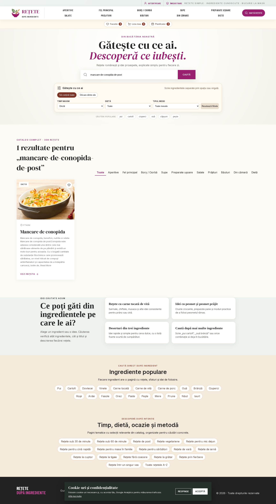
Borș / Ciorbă (144, 10)
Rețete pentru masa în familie (114, 449)
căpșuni (164, 116)
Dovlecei (87, 388)
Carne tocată (121, 388)
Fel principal (106, 10)
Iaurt (197, 396)
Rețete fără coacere (135, 457)
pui (121, 116)
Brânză (198, 388)
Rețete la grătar (163, 457)
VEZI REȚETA (27, 274)
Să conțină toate (66, 95)
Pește (145, 396)
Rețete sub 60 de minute (111, 441)
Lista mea (138, 24)
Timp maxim (63, 101)
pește (175, 116)
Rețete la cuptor (83, 457)
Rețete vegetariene (168, 441)
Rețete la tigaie (108, 457)
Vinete (103, 388)
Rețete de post (141, 441)
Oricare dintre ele (88, 95)
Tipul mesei (159, 101)
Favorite (115, 24)
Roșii (79, 396)
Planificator (162, 24)
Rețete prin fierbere (191, 457)
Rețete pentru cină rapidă (75, 449)
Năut (185, 396)
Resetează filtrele (210, 106)
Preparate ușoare (220, 10)
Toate (100, 172)
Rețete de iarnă (207, 449)
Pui (59, 388)
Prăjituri (106, 15)
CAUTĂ (187, 74)
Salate (68, 15)
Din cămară (182, 15)
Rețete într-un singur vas (124, 464)
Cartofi (72, 388)
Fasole (105, 396)
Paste (131, 396)
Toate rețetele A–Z (156, 464)
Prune (171, 396)
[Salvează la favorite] (69, 185)
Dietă (221, 15)
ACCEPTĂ (200, 491)
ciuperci (142, 116)
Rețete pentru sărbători (153, 449)
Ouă (184, 388)
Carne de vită (143, 388)
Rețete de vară (182, 449)
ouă (153, 116)
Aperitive (68, 10)
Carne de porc (167, 388)
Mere (158, 396)
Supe (182, 10)
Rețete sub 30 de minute (75, 441)
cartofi (131, 116)
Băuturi (144, 15)
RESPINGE (183, 491)
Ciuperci (214, 388)
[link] (45, 230)
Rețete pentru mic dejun (200, 441)
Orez (119, 396)
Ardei (91, 396)
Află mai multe (75, 496)
